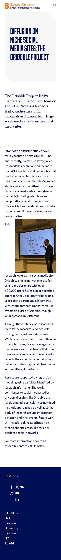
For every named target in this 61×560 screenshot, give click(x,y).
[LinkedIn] (17, 499)
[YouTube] (17, 493)
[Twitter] (17, 487)
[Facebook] (11, 487)
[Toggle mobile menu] (48, 5)
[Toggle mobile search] (54, 5)
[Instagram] (11, 493)
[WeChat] (22, 487)
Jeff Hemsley (36, 446)
